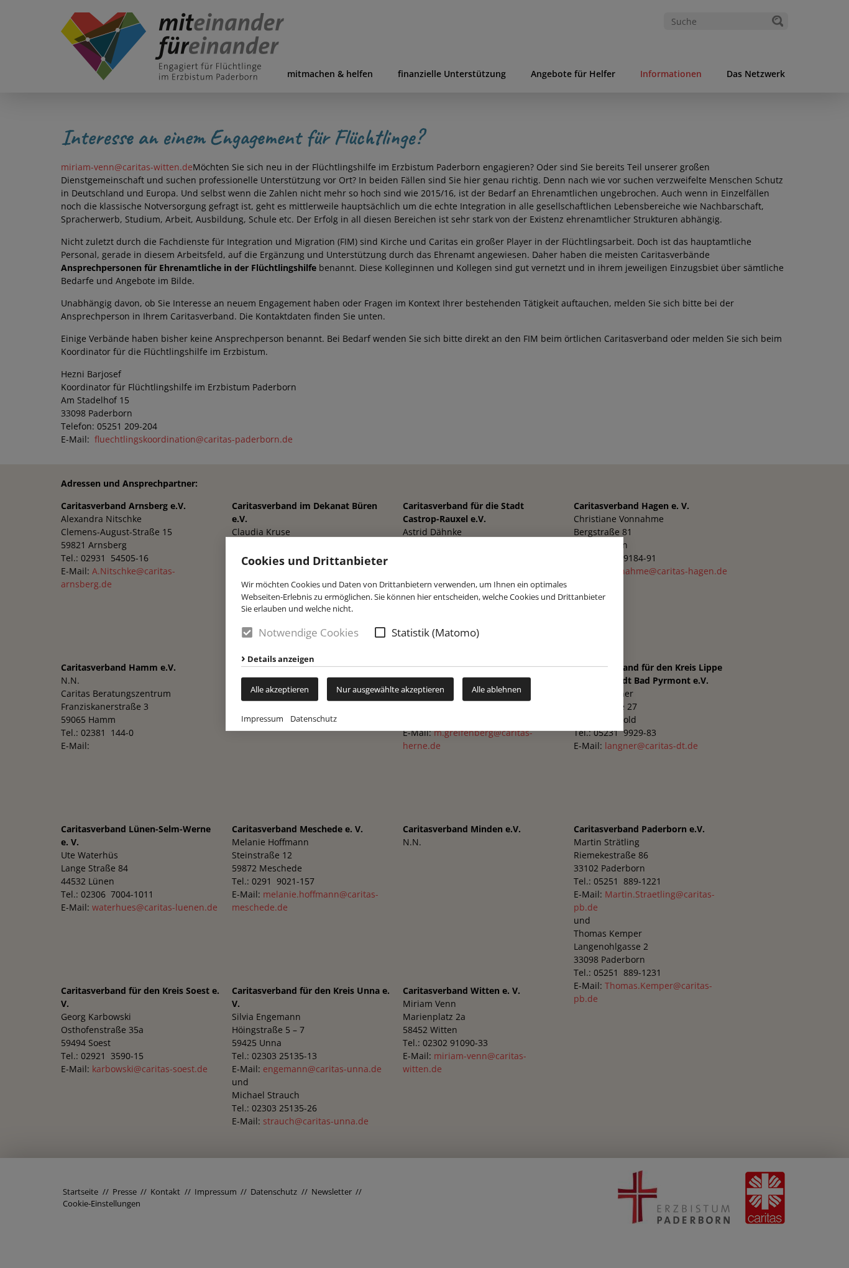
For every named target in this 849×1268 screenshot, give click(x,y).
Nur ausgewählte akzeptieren (390, 689)
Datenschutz (313, 718)
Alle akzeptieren (279, 689)
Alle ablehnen (496, 689)
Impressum (262, 718)
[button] (380, 632)
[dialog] (424, 634)
